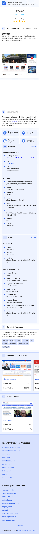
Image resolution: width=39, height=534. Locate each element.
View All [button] (34, 112)
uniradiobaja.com (8, 461)
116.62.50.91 (10, 163)
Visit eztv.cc (19, 14)
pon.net (5, 510)
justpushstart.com (9, 493)
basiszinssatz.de (8, 467)
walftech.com (7, 500)
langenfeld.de (7, 477)
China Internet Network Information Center (20, 158)
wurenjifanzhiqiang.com (11, 447)
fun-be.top (6, 464)
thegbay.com (7, 507)
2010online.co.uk (8, 497)
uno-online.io (7, 457)
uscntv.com (8, 420)
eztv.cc (14, 121)
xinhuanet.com (9, 379)
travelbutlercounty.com (11, 451)
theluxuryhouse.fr (9, 517)
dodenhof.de (6, 471)
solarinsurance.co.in (10, 513)
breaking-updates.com (10, 503)
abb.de (4, 474)
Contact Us (19, 525)
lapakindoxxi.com (8, 520)
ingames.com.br (8, 490)
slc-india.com (7, 454)
